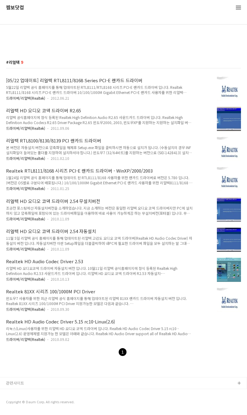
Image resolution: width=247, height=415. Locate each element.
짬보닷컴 (15, 8)
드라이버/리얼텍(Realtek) (25, 98)
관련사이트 (15, 383)
